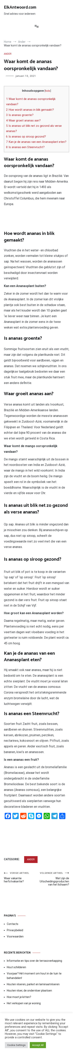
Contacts (12, 923)
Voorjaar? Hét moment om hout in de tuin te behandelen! (34, 975)
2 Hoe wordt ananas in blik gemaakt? (30, 109)
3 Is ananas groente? (19, 115)
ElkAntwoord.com (20, 7)
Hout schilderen (16, 967)
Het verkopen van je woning (24, 1003)
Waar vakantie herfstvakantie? (16, 877)
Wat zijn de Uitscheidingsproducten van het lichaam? (54, 879)
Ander (7, 54)
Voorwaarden (15, 936)
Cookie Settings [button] (16, 1045)
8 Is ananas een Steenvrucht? (25, 147)
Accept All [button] (38, 1045)
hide (47, 90)
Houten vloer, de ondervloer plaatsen (29, 990)
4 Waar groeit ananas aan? (23, 120)
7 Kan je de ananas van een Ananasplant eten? (36, 142)
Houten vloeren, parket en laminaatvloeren (33, 984)
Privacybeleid (15, 930)
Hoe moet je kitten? (19, 997)
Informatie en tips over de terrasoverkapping (34, 960)
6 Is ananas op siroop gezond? (26, 136)
